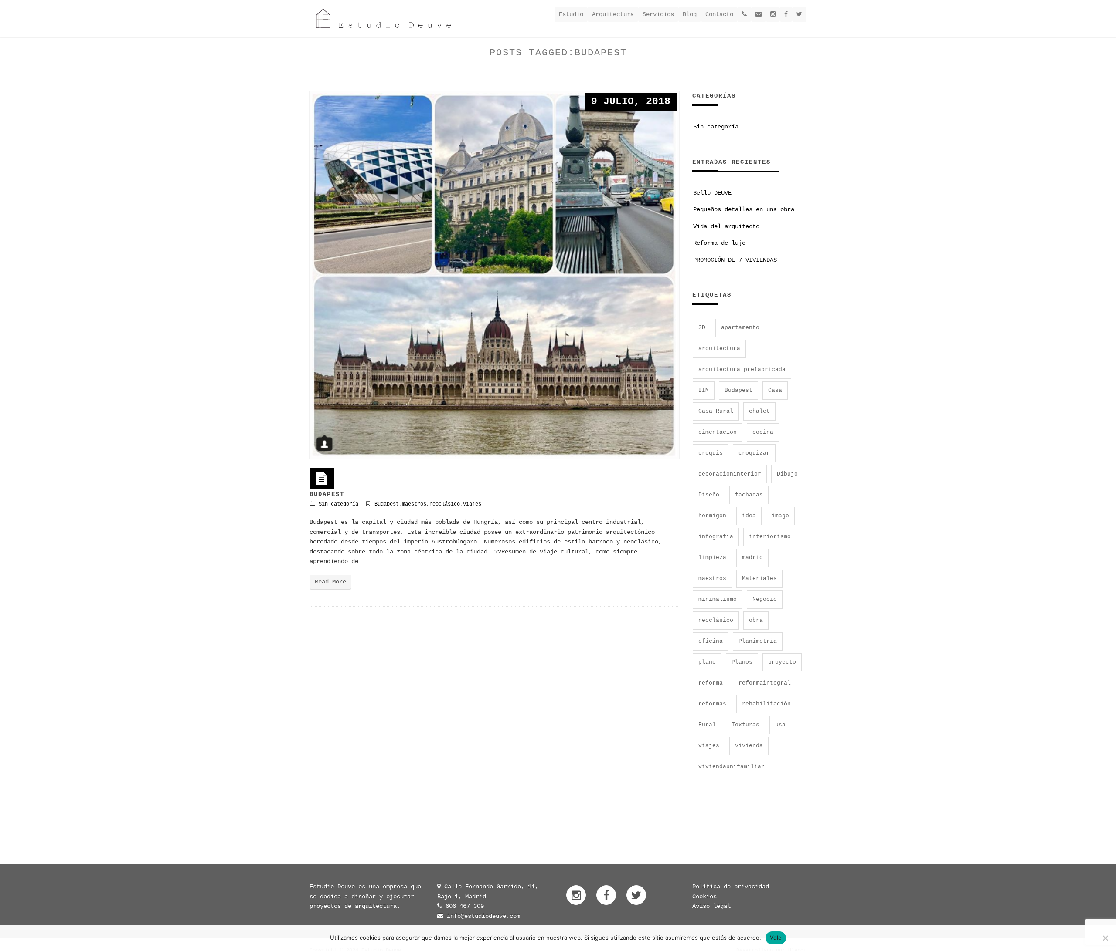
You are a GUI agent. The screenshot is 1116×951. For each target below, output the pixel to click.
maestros (414, 504)
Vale (776, 937)
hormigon (712, 516)
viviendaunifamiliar (731, 766)
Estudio (571, 14)
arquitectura (719, 348)
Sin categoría (338, 504)
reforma (710, 683)
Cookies (704, 896)
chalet (759, 411)
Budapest (386, 504)
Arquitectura (613, 14)
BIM (703, 390)
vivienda (749, 745)
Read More (330, 581)
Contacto (719, 14)
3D (701, 327)
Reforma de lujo (719, 242)
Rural (707, 725)
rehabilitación (766, 704)
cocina (762, 432)
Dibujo (787, 474)
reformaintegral (764, 683)
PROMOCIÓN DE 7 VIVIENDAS (735, 259)
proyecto (782, 662)
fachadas (749, 495)
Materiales (759, 578)
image (780, 516)
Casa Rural (715, 411)
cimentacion (717, 432)
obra (756, 620)
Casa (775, 390)
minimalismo (717, 599)
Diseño (708, 495)
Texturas (745, 725)
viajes (472, 504)
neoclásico (444, 504)
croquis (710, 453)
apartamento (740, 327)
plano (707, 662)
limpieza (712, 557)
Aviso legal (711, 906)
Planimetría (757, 641)
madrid (752, 557)
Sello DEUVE (712, 192)
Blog (690, 14)
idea (749, 516)
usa (780, 725)
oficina (710, 641)
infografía (715, 536)
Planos (742, 662)
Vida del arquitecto (726, 226)
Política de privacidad (730, 886)
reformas (712, 704)
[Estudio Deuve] (384, 18)
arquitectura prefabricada (742, 369)
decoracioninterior (729, 474)
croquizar (754, 453)
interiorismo (770, 536)
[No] (1105, 938)
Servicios (658, 14)
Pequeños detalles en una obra (743, 209)
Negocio (764, 599)
